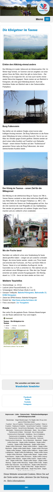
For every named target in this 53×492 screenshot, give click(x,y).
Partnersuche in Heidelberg (17, 436)
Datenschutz (25, 414)
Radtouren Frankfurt (18, 426)
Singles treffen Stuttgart (13, 450)
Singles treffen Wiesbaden (22, 444)
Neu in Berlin (10, 468)
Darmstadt (27, 432)
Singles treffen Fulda (35, 462)
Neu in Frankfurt (18, 424)
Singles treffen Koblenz (30, 446)
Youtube (27, 402)
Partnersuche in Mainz (16, 432)
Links (17, 414)
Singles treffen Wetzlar (14, 458)
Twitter (27, 399)
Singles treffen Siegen (30, 460)
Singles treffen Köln (16, 460)
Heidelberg (29, 434)
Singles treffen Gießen (29, 458)
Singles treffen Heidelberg (27, 442)
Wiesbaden (9, 430)
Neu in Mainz (42, 430)
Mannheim (38, 440)
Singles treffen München (39, 464)
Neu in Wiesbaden (41, 428)
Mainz (35, 430)
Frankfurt (9, 424)
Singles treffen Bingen (30, 454)
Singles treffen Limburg (40, 456)
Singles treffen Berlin (22, 468)
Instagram (28, 404)
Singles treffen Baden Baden (22, 448)
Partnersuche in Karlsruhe (14, 440)
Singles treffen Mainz (38, 444)
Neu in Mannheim (28, 440)
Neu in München (25, 464)
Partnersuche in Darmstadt (15, 434)
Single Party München (13, 466)
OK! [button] (26, 487)
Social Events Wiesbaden (26, 428)
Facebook (27, 397)
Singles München (40, 466)
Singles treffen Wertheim (14, 454)
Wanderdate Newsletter (27, 386)
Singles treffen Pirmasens (23, 456)
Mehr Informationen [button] (16, 481)
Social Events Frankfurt (33, 426)
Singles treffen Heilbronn (29, 450)
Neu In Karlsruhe (30, 438)
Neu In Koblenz (38, 436)
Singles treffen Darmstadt (14, 446)
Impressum (9, 414)
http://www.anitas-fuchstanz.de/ (24, 300)
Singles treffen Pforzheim (40, 448)
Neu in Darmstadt (37, 432)
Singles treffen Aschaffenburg (24, 452)
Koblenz (29, 436)
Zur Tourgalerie (22, 303)
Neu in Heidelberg (39, 434)
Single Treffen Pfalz (27, 466)
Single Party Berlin (35, 468)
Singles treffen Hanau (41, 452)
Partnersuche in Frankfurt (32, 424)
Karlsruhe (40, 438)
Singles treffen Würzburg (20, 462)
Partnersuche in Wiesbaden (23, 430)
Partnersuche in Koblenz (16, 438)
